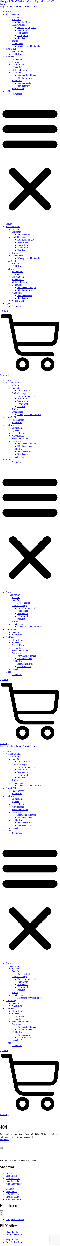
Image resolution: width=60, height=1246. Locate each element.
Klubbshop (17, 54)
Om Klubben (18, 64)
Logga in (10, 1173)
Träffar (15, 40)
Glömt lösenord (13, 1178)
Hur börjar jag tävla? (26, 27)
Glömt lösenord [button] (30, 6)
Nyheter (15, 62)
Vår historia (22, 33)
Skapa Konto (12, 1232)
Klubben (10, 56)
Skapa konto (11, 1176)
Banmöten (16, 19)
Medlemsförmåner (20, 70)
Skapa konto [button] (15, 6)
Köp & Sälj (11, 48)
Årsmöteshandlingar (26, 75)
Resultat (21, 38)
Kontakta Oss (18, 88)
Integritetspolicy (13, 1181)
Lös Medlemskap (14, 1234)
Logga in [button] (4, 6)
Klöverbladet (18, 67)
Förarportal (22, 35)
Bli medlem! (17, 59)
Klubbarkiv (17, 80)
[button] (30, 159)
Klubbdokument (24, 78)
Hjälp (8, 91)
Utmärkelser (17, 43)
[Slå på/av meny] (1, 1213)
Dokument (16, 72)
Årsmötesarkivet (24, 83)
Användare (17, 94)
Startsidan (4, 1139)
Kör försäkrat (23, 22)
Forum (9, 11)
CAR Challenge (19, 25)
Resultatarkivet (24, 86)
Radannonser (18, 51)
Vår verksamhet (13, 14)
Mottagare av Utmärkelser (29, 46)
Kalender (16, 17)
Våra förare (22, 30)
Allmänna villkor (13, 1183)
